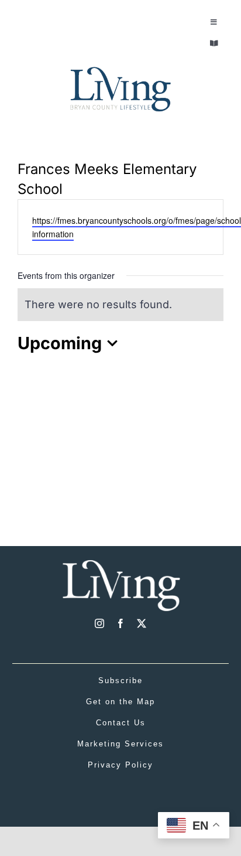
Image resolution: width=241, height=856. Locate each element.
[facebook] (120, 623)
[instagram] (99, 623)
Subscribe (120, 680)
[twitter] (141, 623)
